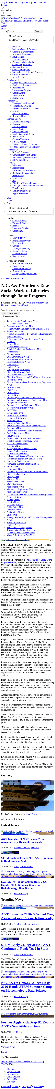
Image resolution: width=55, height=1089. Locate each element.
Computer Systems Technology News (23, 405)
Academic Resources (21, 54)
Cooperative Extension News (20, 408)
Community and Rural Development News (26, 397)
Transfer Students (20, 59)
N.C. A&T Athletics (21, 152)
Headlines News (14, 446)
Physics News (13, 502)
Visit (3, 23)
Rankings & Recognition (23, 173)
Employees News (14, 428)
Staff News (12, 515)
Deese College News (16, 418)
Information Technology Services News (24, 459)
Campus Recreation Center (24, 155)
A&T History (18, 175)
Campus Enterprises (21, 139)
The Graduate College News (19, 527)
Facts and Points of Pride (23, 170)
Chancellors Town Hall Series (20, 374)
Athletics (11, 149)
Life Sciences (18, 111)
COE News (12, 390)
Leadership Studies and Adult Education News (27, 471)
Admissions (12, 80)
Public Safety (18, 136)
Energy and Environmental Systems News (25, 430)
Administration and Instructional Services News (28, 329)
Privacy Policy (13, 1076)
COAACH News (14, 387)
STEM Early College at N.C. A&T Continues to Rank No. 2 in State (26, 946)
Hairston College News (17, 443)
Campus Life (12, 119)
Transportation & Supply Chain (21, 530)
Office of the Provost (21, 74)
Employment (12, 1074)
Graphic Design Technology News (22, 441)
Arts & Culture (19, 129)
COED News (13, 392)
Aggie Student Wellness (23, 134)
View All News (8, 1047)
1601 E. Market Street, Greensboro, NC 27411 (22, 1061)
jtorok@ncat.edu (33, 814)
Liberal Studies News (16, 474)
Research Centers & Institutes (25, 108)
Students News (13, 525)
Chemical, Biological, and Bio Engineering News (29, 377)
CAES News (12, 364)
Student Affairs (19, 142)
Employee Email (19, 251)
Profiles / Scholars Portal (23, 62)
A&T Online (18, 57)
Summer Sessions (20, 67)
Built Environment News (18, 357)
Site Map (11, 1082)
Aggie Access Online (21, 241)
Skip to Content (35, 2)
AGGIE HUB (18, 238)
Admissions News (15, 331)
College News (13, 395)
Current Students (19, 220)
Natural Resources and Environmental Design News (30, 494)
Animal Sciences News (17, 346)
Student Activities (20, 131)
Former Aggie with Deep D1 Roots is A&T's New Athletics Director (27, 1024)
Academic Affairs (22, 847)
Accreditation (18, 77)
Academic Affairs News (17, 323)
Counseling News (15, 413)
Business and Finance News (19, 359)
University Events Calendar (24, 144)
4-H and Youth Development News (22, 321)
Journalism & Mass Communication (23, 464)
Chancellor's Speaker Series (19, 372)
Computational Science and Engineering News (27, 400)
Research (11, 101)
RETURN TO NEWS (12, 278)
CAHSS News (13, 367)
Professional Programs (22, 90)
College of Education (23, 866)
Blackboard (17, 243)
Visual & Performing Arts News (21, 535)
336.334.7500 (7, 1064)
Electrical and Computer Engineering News (26, 425)
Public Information (20, 113)
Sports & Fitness (19, 126)
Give (3, 28)
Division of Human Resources (25, 183)
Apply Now (17, 98)
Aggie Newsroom (20, 193)
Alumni (15, 226)
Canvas (15, 246)
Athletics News (13, 351)
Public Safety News (15, 507)
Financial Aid (18, 95)
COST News (12, 410)
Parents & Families (20, 228)
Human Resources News (18, 453)
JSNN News (12, 466)
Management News (15, 481)
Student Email (18, 256)
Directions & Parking (21, 268)
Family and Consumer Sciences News (24, 438)
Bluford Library (19, 271)
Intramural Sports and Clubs (24, 157)
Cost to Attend (18, 93)
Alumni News (13, 344)
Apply (4, 26)
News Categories (14, 497)
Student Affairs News (16, 522)
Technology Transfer (21, 106)
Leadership (17, 178)
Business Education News (18, 362)
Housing (16, 124)
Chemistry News (14, 380)
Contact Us (12, 1079)
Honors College (21, 893)
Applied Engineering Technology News (24, 349)
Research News (19, 116)
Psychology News (15, 504)
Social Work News (15, 512)
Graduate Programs (21, 69)
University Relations (21, 191)
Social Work (22, 305)
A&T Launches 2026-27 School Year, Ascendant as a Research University (22, 840)
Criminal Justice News (17, 415)
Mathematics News (15, 487)
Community (17, 231)
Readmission (18, 87)
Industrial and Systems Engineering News (25, 456)
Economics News (14, 420)
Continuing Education (22, 64)
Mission (10, 1069)
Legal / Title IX (13, 1071)
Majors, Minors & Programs (24, 49)
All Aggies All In (20, 160)
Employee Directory (21, 248)
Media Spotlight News (17, 492)
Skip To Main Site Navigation (14, 2)
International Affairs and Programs (27, 72)
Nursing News (13, 499)
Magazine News (14, 479)
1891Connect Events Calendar (26, 147)
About (9, 163)
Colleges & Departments (23, 52)
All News (11, 341)
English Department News (18, 433)
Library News (13, 476)
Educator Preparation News (19, 423)
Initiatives (16, 165)
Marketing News (14, 484)
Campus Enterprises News (18, 369)
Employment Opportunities (24, 273)
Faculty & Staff (19, 223)
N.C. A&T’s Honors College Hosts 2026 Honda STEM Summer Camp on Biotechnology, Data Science (24, 885)
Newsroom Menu (12, 316)
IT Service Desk (19, 253)
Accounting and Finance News (20, 326)
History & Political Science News (22, 448)
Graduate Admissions (21, 85)
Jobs (14, 180)
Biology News (13, 354)
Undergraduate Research (23, 103)
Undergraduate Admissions (24, 82)
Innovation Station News (18, 461)
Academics (12, 46)
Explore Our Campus (21, 121)
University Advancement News (21, 532)
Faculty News (13, 436)
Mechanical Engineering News (20, 489)
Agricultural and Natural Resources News (25, 339)
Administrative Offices (22, 263)
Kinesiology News (15, 469)
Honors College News (17, 451)
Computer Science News (18, 402)
